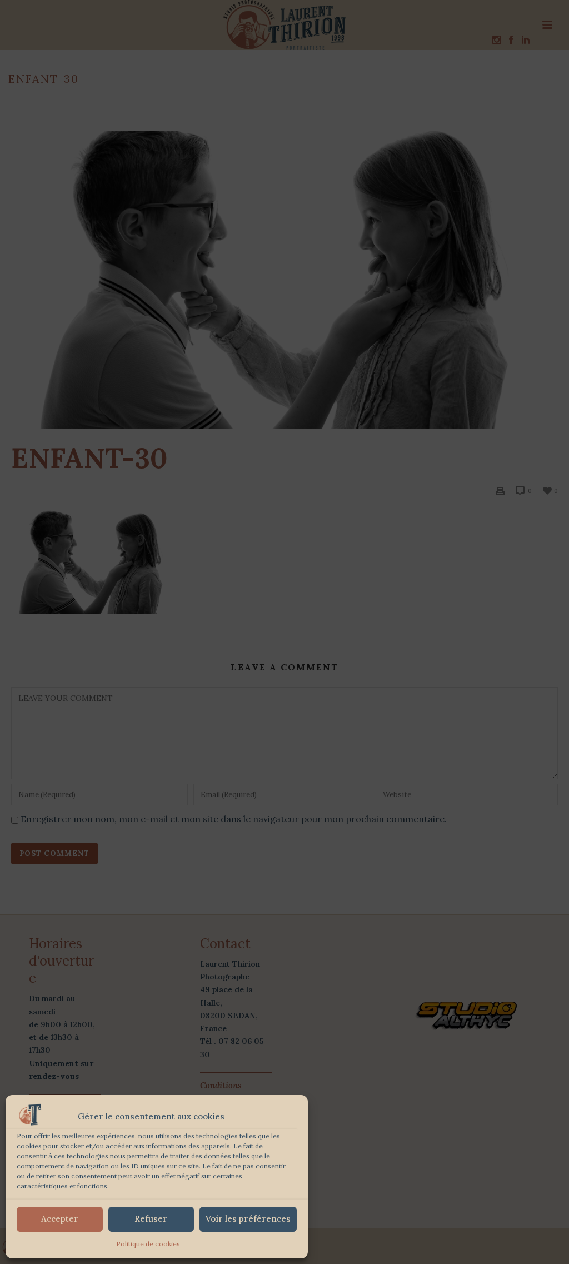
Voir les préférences (248, 1218)
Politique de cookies (148, 1244)
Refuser (150, 1218)
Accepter (59, 1218)
